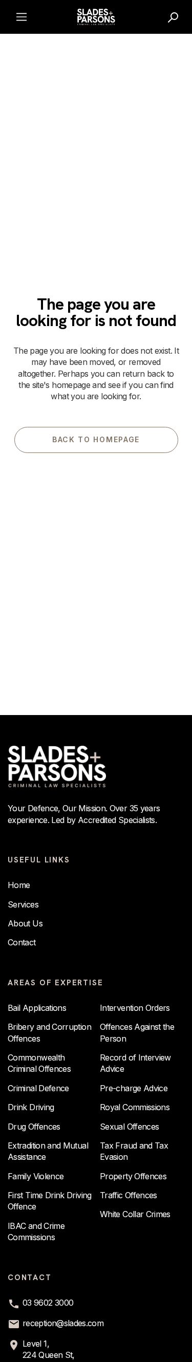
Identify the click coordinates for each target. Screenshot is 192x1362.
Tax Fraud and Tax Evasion (134, 1151)
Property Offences (133, 1176)
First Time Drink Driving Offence (50, 1201)
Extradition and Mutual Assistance (48, 1151)
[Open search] (173, 17)
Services (23, 904)
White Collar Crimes (135, 1214)
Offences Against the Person (137, 1032)
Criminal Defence (38, 1088)
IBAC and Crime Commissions (36, 1231)
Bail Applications (37, 1008)
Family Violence (35, 1176)
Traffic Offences (128, 1195)
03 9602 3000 (48, 1303)
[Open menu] (21, 17)
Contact (22, 942)
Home (19, 885)
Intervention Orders (135, 1008)
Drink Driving (31, 1107)
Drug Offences (34, 1126)
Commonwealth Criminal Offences (39, 1063)
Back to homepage (96, 439)
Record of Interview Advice (135, 1063)
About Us (25, 923)
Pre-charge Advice (133, 1088)
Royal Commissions (134, 1107)
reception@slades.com (63, 1323)
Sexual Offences (129, 1126)
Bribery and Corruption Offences (49, 1032)
